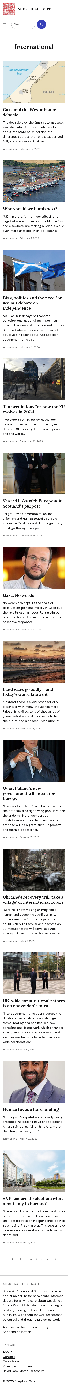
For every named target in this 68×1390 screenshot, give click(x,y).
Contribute (11, 1361)
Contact (9, 1357)
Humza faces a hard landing (31, 1109)
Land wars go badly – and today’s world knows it (28, 692)
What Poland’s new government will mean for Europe (29, 793)
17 (47, 1259)
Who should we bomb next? (30, 208)
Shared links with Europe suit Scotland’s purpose (32, 504)
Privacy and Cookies (17, 1366)
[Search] (41, 24)
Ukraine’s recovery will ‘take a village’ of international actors (33, 900)
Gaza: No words (18, 595)
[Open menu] (5, 24)
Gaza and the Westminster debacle (29, 112)
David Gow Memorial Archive (23, 1371)
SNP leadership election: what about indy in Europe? (33, 1201)
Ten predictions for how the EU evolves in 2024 (34, 409)
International (10, 148)
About (7, 1352)
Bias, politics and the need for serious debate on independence (32, 303)
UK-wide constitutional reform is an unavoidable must (34, 1003)
